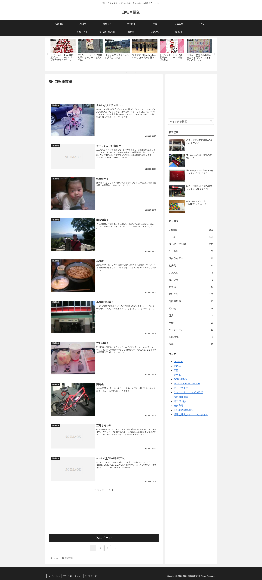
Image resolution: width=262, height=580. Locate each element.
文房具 (191, 265)
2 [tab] (131, 72)
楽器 (176, 370)
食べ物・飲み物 (191, 244)
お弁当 (191, 287)
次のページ (104, 537)
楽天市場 (178, 405)
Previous (47, 54)
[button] (211, 121)
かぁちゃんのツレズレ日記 (188, 392)
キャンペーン (191, 329)
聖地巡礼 (191, 337)
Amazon (178, 361)
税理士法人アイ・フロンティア (191, 414)
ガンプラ (191, 279)
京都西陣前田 (181, 396)
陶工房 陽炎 (180, 401)
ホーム (51, 576)
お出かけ (191, 294)
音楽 (191, 344)
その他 (191, 308)
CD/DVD (191, 272)
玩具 (191, 315)
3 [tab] (135, 72)
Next (214, 54)
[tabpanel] (63, 54)
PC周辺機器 (180, 379)
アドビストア (181, 388)
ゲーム (177, 374)
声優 (191, 322)
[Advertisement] (104, 92)
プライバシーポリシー (72, 576)
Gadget (191, 229)
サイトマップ (90, 576)
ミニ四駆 (191, 251)
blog (58, 576)
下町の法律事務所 (183, 410)
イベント (191, 237)
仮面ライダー (191, 258)
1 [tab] (127, 72)
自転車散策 (191, 301)
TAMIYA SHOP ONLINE (187, 383)
